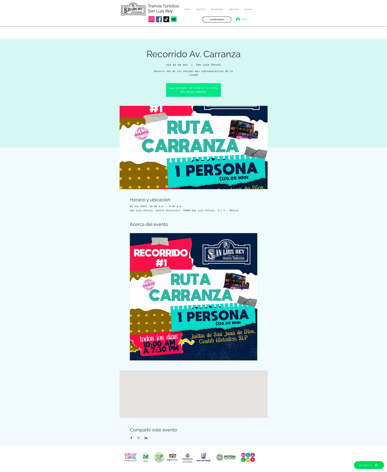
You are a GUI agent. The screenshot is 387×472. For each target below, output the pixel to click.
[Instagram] (151, 19)
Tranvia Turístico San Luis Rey (163, 8)
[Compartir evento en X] (138, 438)
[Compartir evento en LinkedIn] (146, 438)
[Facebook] (159, 19)
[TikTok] (166, 19)
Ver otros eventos (193, 91)
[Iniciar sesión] (237, 19)
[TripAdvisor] (174, 19)
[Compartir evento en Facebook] (131, 438)
